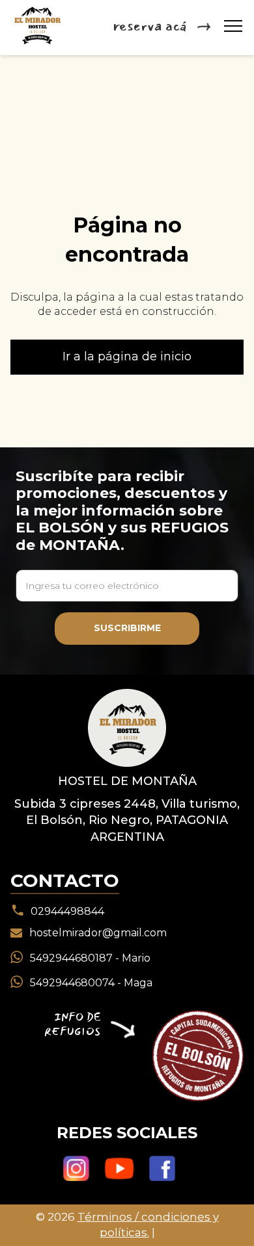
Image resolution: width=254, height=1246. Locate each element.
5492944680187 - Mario (90, 957)
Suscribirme (127, 628)
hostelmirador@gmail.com (98, 933)
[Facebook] (162, 1169)
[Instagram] (76, 1169)
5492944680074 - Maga (91, 983)
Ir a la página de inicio (127, 356)
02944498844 (67, 910)
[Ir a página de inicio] (127, 727)
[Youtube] (119, 1169)
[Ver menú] (233, 26)
